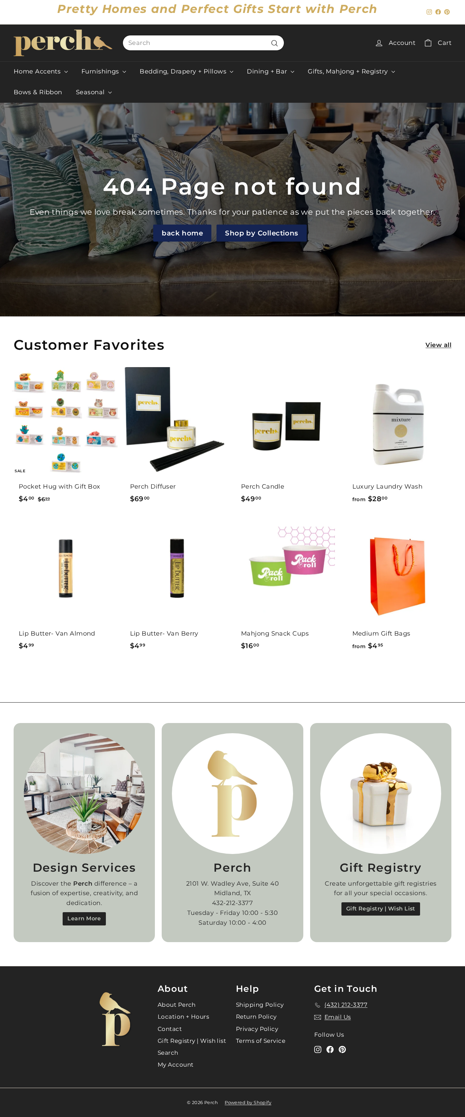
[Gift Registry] (380, 793)
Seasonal (91, 92)
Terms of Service (260, 1040)
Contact (170, 1028)
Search (168, 1052)
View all (438, 345)
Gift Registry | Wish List (380, 908)
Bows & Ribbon (38, 92)
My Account (176, 1064)
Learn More (84, 918)
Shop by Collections (261, 233)
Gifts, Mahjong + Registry (349, 71)
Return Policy (256, 1016)
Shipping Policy (260, 1004)
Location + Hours (183, 1016)
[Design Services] (84, 793)
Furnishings (101, 71)
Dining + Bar (268, 71)
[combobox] (203, 43)
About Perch (177, 1004)
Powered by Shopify (248, 1102)
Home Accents (38, 71)
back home (182, 233)
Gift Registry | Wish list (192, 1040)
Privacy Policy (257, 1028)
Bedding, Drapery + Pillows (184, 71)
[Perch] (232, 793)
